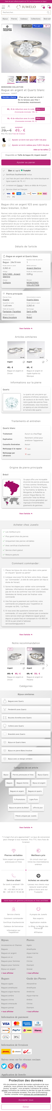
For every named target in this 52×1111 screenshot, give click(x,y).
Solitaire (7, 282)
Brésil (29, 317)
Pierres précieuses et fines (23, 775)
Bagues (9, 783)
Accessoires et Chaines (11, 945)
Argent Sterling (34, 268)
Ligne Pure (33, 799)
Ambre (29, 957)
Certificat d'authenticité (13, 922)
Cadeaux (24, 19)
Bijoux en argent (39, 783)
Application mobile (38, 922)
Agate (29, 945)
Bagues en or (7, 957)
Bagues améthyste (9, 988)
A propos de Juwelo (38, 914)
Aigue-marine (32, 953)
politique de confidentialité (34, 1094)
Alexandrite (32, 984)
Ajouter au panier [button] (26, 162)
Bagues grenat (7, 1007)
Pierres (14, 19)
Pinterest (10, 1066)
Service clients (13, 914)
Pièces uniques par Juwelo (26, 816)
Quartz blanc (33, 299)
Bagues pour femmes (10, 961)
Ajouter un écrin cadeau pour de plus (30, 145)
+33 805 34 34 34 (15, 889)
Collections (35, 19)
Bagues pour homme (10, 965)
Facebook (17, 1066)
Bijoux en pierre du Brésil (19, 808)
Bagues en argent (17, 791)
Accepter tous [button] (26, 1100)
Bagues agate (7, 984)
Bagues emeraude (9, 1003)
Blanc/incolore (10, 317)
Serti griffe (32, 311)
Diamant (30, 965)
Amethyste (31, 949)
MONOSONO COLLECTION (33, 284)
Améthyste (31, 988)
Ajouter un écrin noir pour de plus (29, 140)
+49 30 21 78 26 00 (15, 892)
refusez (4, 1090)
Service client (14, 880)
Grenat (30, 969)
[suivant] (46, 360)
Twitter (4, 1066)
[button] (3, 6)
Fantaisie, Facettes (12, 311)
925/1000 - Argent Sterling (11, 275)
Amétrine (31, 992)
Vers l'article (24, 328)
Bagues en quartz (35, 791)
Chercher (48, 12)
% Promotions (19, 799)
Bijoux (5, 19)
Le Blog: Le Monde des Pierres (38, 927)
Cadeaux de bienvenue (13, 926)
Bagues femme (22, 783)
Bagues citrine (7, 999)
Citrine (29, 961)
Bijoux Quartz (43, 775)
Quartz (6, 299)
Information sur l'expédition (13, 931)
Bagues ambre (7, 995)
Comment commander (13, 918)
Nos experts (38, 918)
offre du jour (38, 808)
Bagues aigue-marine (10, 992)
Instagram (24, 1066)
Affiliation (38, 932)
